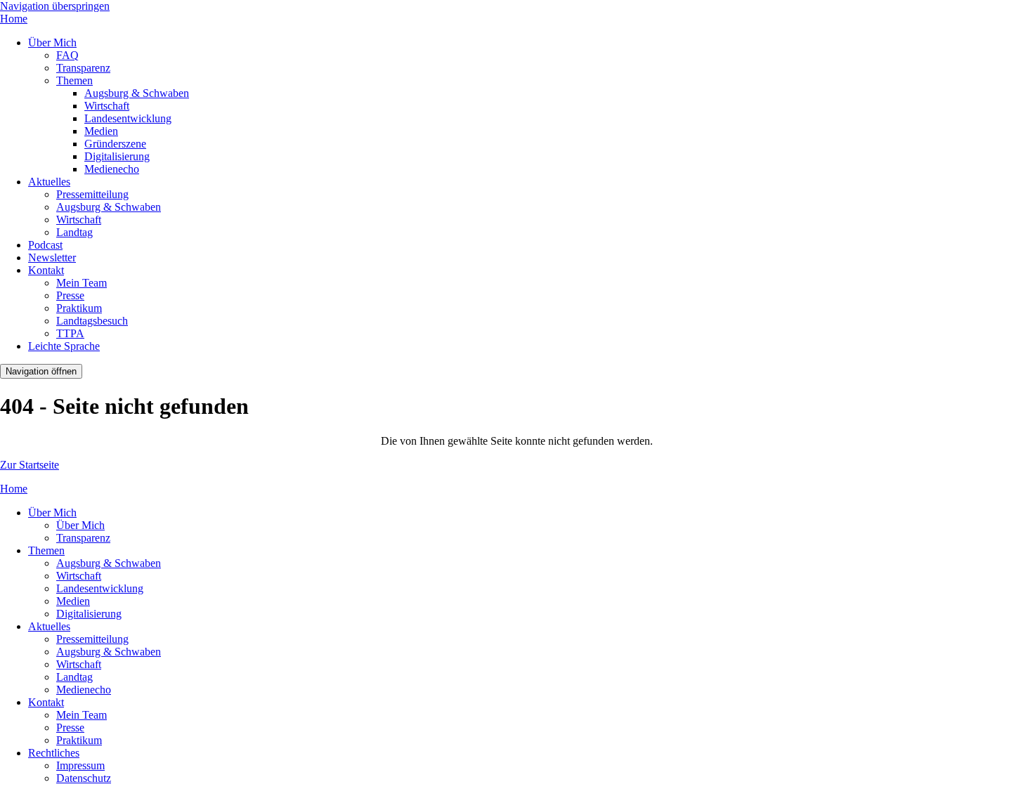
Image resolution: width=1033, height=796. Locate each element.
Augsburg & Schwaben (136, 93)
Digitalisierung (117, 156)
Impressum (80, 765)
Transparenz (83, 68)
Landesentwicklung (127, 118)
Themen (74, 80)
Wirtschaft (106, 106)
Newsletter (52, 257)
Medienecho (111, 169)
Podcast (45, 245)
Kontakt (46, 270)
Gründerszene (115, 144)
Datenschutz (83, 778)
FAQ (67, 55)
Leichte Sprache (64, 346)
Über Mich (52, 42)
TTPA (70, 333)
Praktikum (79, 308)
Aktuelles (49, 182)
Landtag (74, 232)
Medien (101, 131)
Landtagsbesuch (92, 321)
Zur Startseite (29, 465)
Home (13, 19)
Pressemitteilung (92, 194)
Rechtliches (53, 753)
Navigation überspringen (55, 6)
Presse (70, 295)
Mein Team (81, 283)
